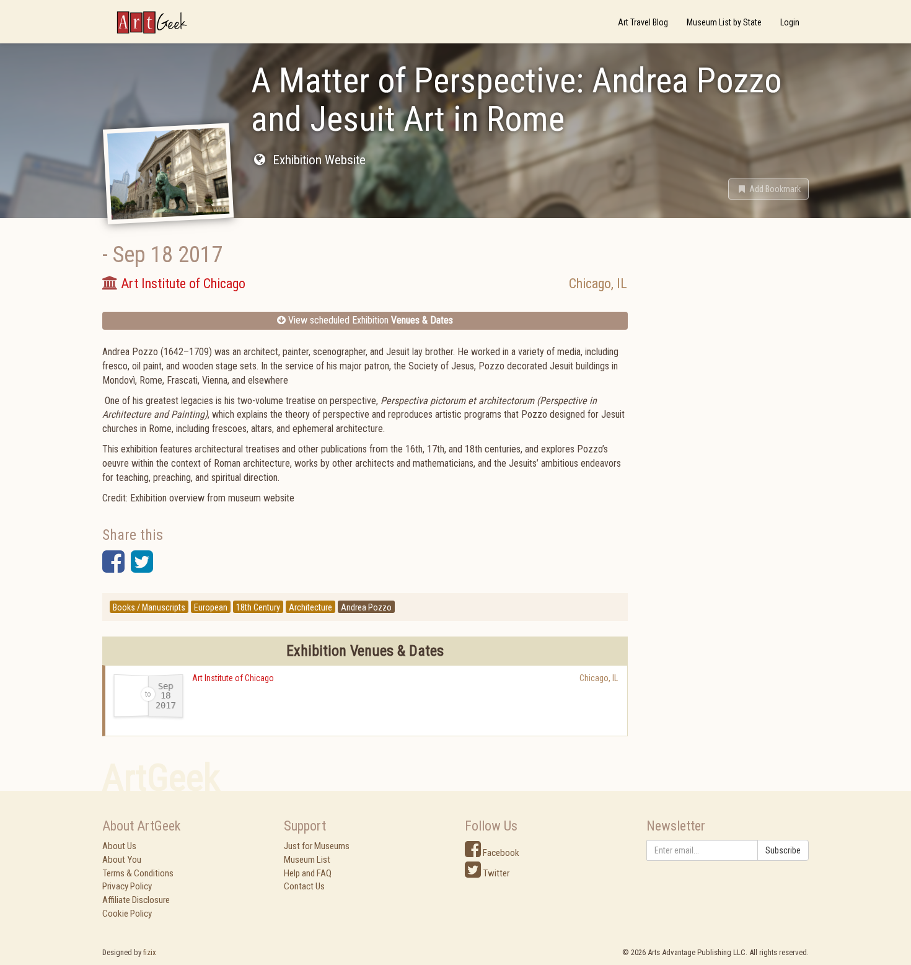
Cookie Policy (127, 913)
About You (121, 859)
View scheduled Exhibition (369, 320)
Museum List (307, 859)
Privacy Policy (127, 886)
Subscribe (783, 850)
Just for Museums (317, 846)
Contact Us (304, 886)
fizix (149, 952)
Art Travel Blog (643, 22)
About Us (119, 846)
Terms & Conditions (138, 873)
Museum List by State (724, 22)
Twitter (495, 873)
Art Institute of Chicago (233, 678)
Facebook (500, 852)
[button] (768, 189)
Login (789, 22)
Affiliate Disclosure (136, 900)
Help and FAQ (308, 873)
